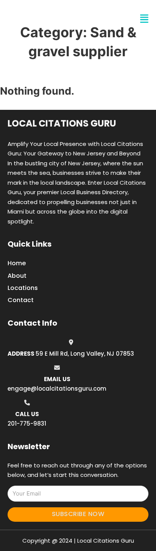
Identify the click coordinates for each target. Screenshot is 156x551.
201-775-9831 (27, 424)
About (17, 275)
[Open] (144, 19)
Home (17, 263)
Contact (21, 300)
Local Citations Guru (62, 123)
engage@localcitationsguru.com (57, 389)
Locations (23, 287)
